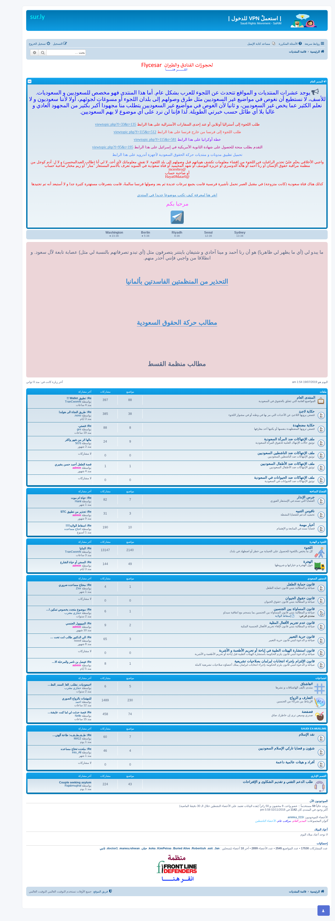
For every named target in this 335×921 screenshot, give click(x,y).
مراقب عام (284, 820)
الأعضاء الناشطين (265, 820)
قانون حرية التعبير (302, 637)
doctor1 (112, 848)
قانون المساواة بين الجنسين (294, 609)
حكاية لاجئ (307, 411)
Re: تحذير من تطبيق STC (75, 511)
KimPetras (164, 848)
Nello (78, 715)
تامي (102, 848)
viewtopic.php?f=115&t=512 (135, 132)
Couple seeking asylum (75, 782)
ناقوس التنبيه (305, 511)
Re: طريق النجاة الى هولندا (75, 412)
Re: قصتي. (84, 425)
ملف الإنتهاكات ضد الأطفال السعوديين (287, 464)
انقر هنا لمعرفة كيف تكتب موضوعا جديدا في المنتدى (177, 195)
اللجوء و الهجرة (318, 541)
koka (152, 848)
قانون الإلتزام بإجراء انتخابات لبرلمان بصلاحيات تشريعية (274, 661)
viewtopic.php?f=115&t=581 (155, 139)
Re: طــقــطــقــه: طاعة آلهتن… (71, 735)
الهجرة (308, 561)
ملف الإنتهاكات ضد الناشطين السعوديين (286, 453)
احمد (78, 701)
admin (76, 467)
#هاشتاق (306, 684)
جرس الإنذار (306, 497)
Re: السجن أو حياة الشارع (75, 562)
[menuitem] (291, 44)
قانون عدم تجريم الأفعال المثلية (292, 623)
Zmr (78, 588)
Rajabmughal (73, 785)
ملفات (323, 391)
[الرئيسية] (303, 19)
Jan (217, 848)
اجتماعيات (320, 678)
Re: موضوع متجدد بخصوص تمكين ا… (68, 609)
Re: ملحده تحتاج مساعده (76, 748)
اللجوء (308, 548)
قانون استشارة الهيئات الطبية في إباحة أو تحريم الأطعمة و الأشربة (267, 650)
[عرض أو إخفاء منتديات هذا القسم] (29, 81)
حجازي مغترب (72, 612)
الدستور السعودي (317, 578)
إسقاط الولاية (283, 615)
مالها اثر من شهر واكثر (78, 439)
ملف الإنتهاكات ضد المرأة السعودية (289, 439)
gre (79, 429)
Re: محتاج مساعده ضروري (75, 584)
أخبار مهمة (307, 525)
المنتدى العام (306, 397)
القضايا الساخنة (318, 491)
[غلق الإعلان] (319, 11)
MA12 (77, 738)
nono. (77, 415)
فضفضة (307, 712)
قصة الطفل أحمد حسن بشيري (73, 464)
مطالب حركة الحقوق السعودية (177, 322)
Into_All (76, 752)
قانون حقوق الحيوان (300, 598)
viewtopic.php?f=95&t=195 (112, 147)
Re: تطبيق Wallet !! (79, 398)
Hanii (78, 501)
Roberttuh (199, 848)
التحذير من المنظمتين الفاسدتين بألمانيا (177, 281)
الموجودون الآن (319, 801)
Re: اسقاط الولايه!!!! (78, 525)
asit (210, 848)
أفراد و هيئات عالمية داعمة (295, 762)
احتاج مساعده (72, 528)
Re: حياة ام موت (81, 497)
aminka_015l (296, 817)
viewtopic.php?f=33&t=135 (115, 124)
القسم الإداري (318, 776)
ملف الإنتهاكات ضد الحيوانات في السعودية (284, 477)
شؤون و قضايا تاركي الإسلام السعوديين (286, 748)
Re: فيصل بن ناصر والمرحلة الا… (71, 661)
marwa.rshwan (130, 848)
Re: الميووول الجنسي (78, 623)
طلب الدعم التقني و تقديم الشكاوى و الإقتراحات (278, 782)
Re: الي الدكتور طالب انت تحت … (70, 637)
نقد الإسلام (307, 734)
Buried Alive (181, 848)
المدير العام (299, 820)
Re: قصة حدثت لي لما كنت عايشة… (69, 712)
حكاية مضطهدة (304, 425)
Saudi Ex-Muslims (313, 728)
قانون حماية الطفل (301, 584)
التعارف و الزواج (301, 698)
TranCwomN (73, 401)
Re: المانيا (85, 548)
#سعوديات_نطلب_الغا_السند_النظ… (69, 684)
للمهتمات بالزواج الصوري (76, 698)
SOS (78, 443)
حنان (144, 848)
